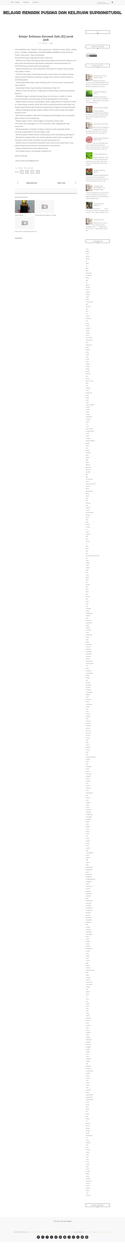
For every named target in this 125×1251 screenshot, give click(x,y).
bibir (87, 383)
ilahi (25, 168)
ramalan (88, 977)
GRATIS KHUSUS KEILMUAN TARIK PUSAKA (101, 139)
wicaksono (89, 1181)
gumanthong (89, 491)
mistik (87, 831)
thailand (88, 1142)
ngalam (88, 857)
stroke (87, 1075)
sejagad (88, 1032)
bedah (87, 364)
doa (87, 448)
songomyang (89, 1071)
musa (87, 845)
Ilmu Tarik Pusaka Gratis (92, 556)
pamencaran (89, 867)
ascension (89, 318)
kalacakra (88, 620)
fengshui (88, 452)
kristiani (88, 716)
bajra (87, 347)
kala (87, 618)
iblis (87, 536)
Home (12, 2)
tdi (86, 1121)
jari (87, 582)
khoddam (88, 685)
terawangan (89, 1135)
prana (87, 939)
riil (86, 996)
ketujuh (88, 678)
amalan (88, 287)
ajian (87, 268)
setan (87, 1056)
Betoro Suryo (89, 381)
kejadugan (89, 651)
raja (87, 972)
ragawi (88, 965)
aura (87, 342)
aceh (87, 254)
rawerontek (89, 984)
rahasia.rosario (90, 970)
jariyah (88, 584)
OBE (87, 860)
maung (88, 798)
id (86, 544)
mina (87, 824)
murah (87, 843)
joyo (87, 603)
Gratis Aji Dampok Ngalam (101, 108)
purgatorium (89, 948)
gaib (87, 460)
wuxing (88, 1183)
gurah (87, 496)
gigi (87, 476)
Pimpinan (88, 929)
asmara (88, 328)
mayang (88, 802)
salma (87, 1013)
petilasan (88, 922)
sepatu (88, 1051)
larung (87, 750)
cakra (87, 402)
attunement (89, 340)
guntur (87, 493)
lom (87, 764)
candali (88, 409)
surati (87, 1102)
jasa (87, 587)
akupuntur (89, 273)
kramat (88, 714)
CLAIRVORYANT (90, 431)
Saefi (87, 1006)
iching (87, 541)
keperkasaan (89, 663)
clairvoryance (89, 429)
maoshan (88, 788)
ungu (87, 1159)
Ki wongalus (89, 692)
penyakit (88, 912)
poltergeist (89, 932)
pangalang (89, 877)
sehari (87, 1030)
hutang (88, 534)
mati (87, 795)
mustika (88, 848)
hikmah (20, 168)
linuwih (88, 759)
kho (87, 680)
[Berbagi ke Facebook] (21, 172)
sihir (87, 1063)
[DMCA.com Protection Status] (91, 56)
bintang (88, 388)
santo (87, 1023)
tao (87, 1111)
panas (87, 872)
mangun (88, 781)
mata (87, 790)
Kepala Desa (89, 661)
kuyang (88, 738)
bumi (87, 400)
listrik (87, 762)
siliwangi (88, 1066)
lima (87, 754)
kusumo (88, 735)
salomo (88, 1015)
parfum (88, 888)
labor (87, 742)
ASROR (88, 333)
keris (87, 666)
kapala (88, 627)
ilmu (87, 553)
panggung (88, 881)
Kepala (88, 659)
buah (87, 395)
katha (87, 637)
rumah (87, 1004)
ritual (87, 999)
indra (87, 565)
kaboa (87, 611)
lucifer (87, 769)
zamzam (88, 1195)
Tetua (87, 1140)
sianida (88, 1061)
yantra (87, 1190)
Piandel (17, 2)
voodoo (88, 1171)
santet (87, 1020)
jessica (88, 596)
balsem (88, 350)
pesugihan (89, 920)
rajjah (87, 975)
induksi (88, 567)
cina (87, 424)
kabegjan (88, 608)
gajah (87, 462)
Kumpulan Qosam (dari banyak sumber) (100, 76)
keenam (88, 647)
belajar (88, 366)
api (87, 309)
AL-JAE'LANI (89, 275)
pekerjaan (89, 893)
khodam (88, 683)
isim (87, 572)
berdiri (87, 371)
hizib (87, 522)
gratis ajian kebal (90, 484)
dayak (87, 443)
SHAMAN (88, 1059)
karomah (30, 168)
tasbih (87, 1119)
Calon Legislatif (90, 405)
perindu (88, 915)
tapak (87, 1114)
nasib (87, 855)
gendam (88, 472)
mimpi (87, 821)
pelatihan (88, 896)
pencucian (89, 903)
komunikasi (89, 704)
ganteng (88, 469)
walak (87, 1174)
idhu (87, 546)
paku (87, 865)
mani (87, 783)
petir (87, 924)
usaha (87, 1164)
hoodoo (88, 527)
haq (87, 498)
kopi (87, 709)
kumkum (88, 723)
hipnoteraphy (89, 512)
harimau (88, 503)
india (87, 560)
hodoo (87, 524)
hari (87, 500)
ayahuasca (89, 345)
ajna (87, 270)
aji (86, 266)
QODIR (87, 956)
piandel (88, 927)
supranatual (89, 1097)
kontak (88, 706)
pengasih (88, 905)
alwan (87, 285)
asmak (88, 326)
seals (87, 1027)
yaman (88, 1186)
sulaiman (88, 1090)
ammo (87, 290)
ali (86, 282)
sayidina (88, 1025)
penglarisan (89, 910)
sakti (87, 1011)
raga (87, 963)
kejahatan (89, 654)
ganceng (88, 467)
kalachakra (89, 623)
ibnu (87, 539)
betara (88, 378)
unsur (87, 1162)
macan (88, 771)
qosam (88, 960)
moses (88, 833)
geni (87, 474)
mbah (87, 805)
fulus (87, 455)
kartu (87, 632)
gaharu (88, 457)
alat (87, 280)
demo (87, 445)
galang (88, 464)
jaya (87, 594)
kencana (88, 656)
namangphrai (89, 853)
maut (87, 800)
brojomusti (89, 393)
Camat (87, 407)
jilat (87, 599)
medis (87, 807)
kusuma (88, 730)
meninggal (89, 817)
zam (87, 1193)
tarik (87, 1116)
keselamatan (89, 673)
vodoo (87, 1169)
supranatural (89, 1099)
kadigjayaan (89, 613)
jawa (87, 591)
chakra (88, 421)
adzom (88, 256)
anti (87, 304)
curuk (87, 433)
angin (87, 297)
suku (87, 1087)
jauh (87, 589)
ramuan (88, 980)
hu (86, 529)
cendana (88, 419)
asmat (87, 330)
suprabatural (89, 1095)
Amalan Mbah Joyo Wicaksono (99, 204)
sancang (88, 1018)
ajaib (87, 263)
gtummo (88, 486)
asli (87, 321)
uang (87, 1154)
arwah (87, 316)
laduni (87, 745)
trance (87, 1152)
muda (87, 838)
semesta (88, 1044)
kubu (87, 718)
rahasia (88, 968)
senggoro (88, 1047)
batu (87, 357)
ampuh (88, 292)
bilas (87, 385)
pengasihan (89, 908)
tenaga (88, 1131)
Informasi (26, 2)
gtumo (87, 488)
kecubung (88, 644)
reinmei (88, 992)
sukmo (88, 1085)
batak (87, 354)
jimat (87, 601)
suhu (87, 1080)
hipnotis (88, 515)
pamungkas (89, 869)
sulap (87, 1092)
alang (87, 278)
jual (87, 606)
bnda (87, 390)
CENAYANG (89, 417)
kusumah (88, 733)
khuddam (88, 690)
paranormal (89, 886)
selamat (88, 1037)
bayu (87, 362)
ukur (87, 1157)
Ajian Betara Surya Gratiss (101, 124)
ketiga (87, 675)
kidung (88, 694)
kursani (88, 728)
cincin (87, 426)
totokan (88, 1150)
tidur (87, 1145)
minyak (88, 826)
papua (87, 884)
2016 (87, 249)
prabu (87, 936)
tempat (88, 1128)
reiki (87, 989)
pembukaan (89, 900)
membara (88, 810)
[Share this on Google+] (32, 172)
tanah (87, 1109)
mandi (87, 778)
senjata (88, 1049)
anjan (87, 299)
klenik (87, 702)
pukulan (88, 946)
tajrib (87, 1107)
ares (87, 311)
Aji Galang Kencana (99, 220)
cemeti (87, 414)
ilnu (87, 558)
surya (87, 1104)
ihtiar (87, 548)
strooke (88, 1078)
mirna (87, 829)
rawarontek (89, 982)
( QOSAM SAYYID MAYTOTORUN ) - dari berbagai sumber (99, 187)
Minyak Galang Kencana (100, 154)
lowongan (88, 766)
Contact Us (36, 2)
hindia (87, 510)
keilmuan (88, 649)
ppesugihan (89, 934)
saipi (87, 1008)
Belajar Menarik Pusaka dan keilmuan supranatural (62, 12)
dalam (87, 436)
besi (87, 376)
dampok (88, 438)
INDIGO (88, 563)
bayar (87, 359)
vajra (87, 1166)
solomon (88, 1068)
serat (87, 1054)
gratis (87, 481)
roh (87, 1001)
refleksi (88, 987)
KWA (87, 740)
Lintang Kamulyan (91, 757)
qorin (87, 958)
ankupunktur (89, 302)
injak (87, 570)
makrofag (88, 774)
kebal (87, 642)
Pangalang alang (90, 879)
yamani (88, 1188)
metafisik (88, 819)
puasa (87, 944)
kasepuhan (89, 635)
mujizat (88, 841)
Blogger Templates (103, 1232)
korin (87, 711)
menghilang (89, 814)
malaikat (88, 776)
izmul (87, 575)
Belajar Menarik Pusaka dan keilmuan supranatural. (51, 1232)
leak (87, 752)
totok (87, 1147)
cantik (87, 412)
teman (87, 1126)
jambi (87, 577)
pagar (87, 862)
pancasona (89, 874)
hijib (87, 505)
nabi (87, 850)
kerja (87, 668)
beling (87, 369)
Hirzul (87, 517)
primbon (88, 941)
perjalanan (89, 917)
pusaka (88, 951)
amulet (88, 294)
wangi (87, 1176)
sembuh (88, 1042)
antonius (88, 306)
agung (87, 258)
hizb (87, 520)
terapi (87, 1133)
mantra (88, 786)
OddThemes (88, 1232)
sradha (88, 1073)
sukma (88, 1083)
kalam (87, 625)
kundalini (88, 726)
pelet (87, 898)
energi (87, 450)
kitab (87, 697)
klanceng (88, 699)
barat (87, 352)
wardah (88, 1178)
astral (87, 335)
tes (87, 1138)
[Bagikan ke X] (27, 172)
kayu (87, 639)
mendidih (88, 812)
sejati (87, 1035)
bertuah (88, 373)
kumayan (88, 721)
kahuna (88, 615)
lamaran (88, 747)
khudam (88, 687)
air (86, 261)
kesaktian (88, 671)
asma (87, 323)
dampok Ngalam (90, 441)
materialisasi (89, 793)
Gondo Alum (89, 479)
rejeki (87, 994)
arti (87, 314)
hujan (87, 532)
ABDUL (87, 251)
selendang (89, 1039)
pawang (88, 891)
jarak (87, 579)
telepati (88, 1123)
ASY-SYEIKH (89, 338)
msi (87, 836)
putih (87, 953)
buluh (87, 397)
